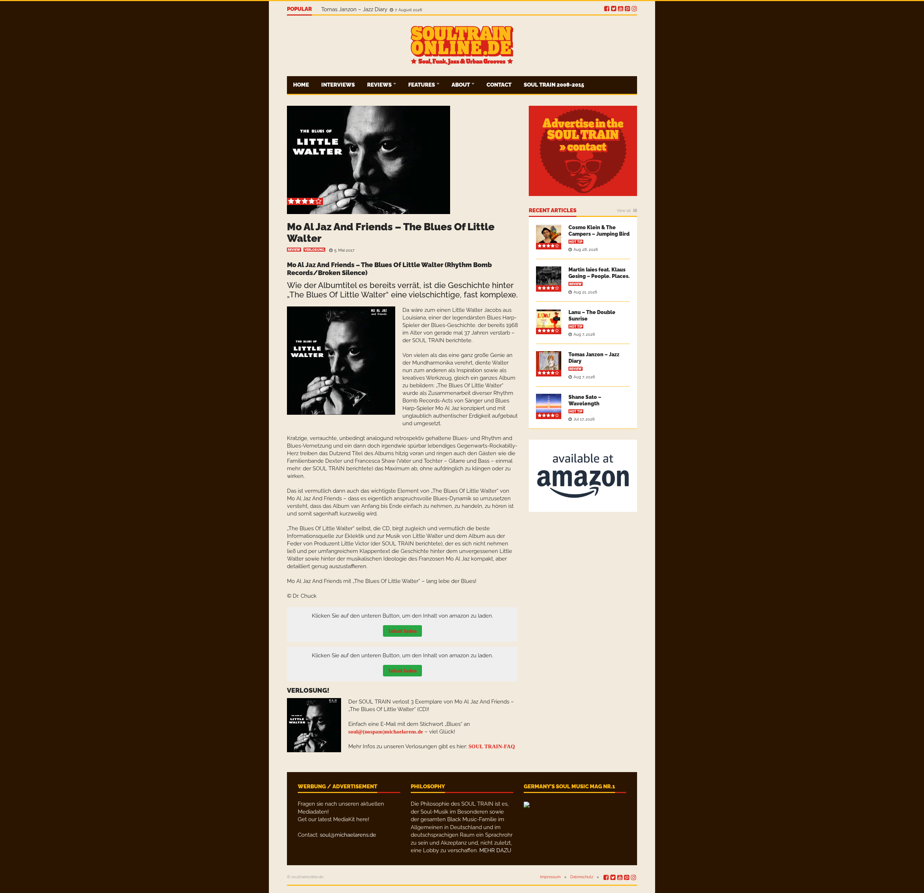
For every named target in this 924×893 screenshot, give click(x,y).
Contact (499, 85)
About (461, 85)
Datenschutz (581, 877)
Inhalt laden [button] (402, 631)
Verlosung (314, 250)
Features (422, 85)
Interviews (338, 85)
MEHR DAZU (495, 850)
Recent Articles (552, 211)
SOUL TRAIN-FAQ (491, 746)
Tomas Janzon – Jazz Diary (355, 9)
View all (624, 211)
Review (294, 250)
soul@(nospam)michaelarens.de (385, 732)
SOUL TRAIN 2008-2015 (554, 85)
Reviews (380, 85)
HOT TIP (576, 242)
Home (301, 85)
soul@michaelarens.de (348, 835)
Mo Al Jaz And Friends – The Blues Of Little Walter (390, 232)
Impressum (550, 877)
